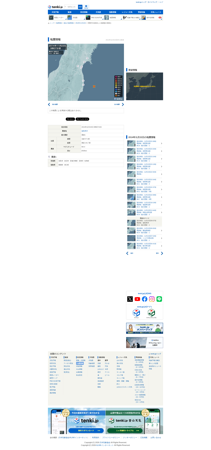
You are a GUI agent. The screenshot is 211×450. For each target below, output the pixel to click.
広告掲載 (143, 437)
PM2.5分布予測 (55, 381)
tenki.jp (55, 7)
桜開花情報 (139, 366)
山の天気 (120, 360)
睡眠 (99, 387)
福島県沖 (85, 131)
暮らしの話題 (153, 363)
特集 (150, 369)
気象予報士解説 (154, 360)
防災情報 (83, 12)
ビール (107, 375)
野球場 (119, 369)
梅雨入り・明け (140, 376)
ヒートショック (140, 391)
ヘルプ (160, 2)
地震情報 (80, 363)
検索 (80, 7)
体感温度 (101, 381)
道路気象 (53, 390)
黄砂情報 (53, 393)
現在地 (86, 8)
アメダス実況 (68, 363)
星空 (99, 372)
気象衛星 (92, 363)
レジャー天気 (127, 12)
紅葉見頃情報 (140, 386)
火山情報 (79, 369)
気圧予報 (53, 366)
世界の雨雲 (53, 384)
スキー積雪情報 (140, 396)
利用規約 (95, 437)
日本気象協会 (64, 437)
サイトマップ (152, 2)
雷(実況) (66, 372)
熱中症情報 (139, 381)
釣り (118, 384)
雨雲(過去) (67, 360)
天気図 (98, 12)
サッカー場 (120, 372)
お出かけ (101, 369)
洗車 (99, 384)
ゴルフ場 (120, 375)
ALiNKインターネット (78, 437)
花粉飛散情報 (139, 361)
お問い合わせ (156, 437)
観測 (69, 12)
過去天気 (67, 369)
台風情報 (79, 372)
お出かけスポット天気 (124, 387)
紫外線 (100, 378)
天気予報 (55, 12)
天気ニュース (156, 12)
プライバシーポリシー (111, 437)
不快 (106, 366)
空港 (118, 366)
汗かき (107, 363)
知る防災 (79, 375)
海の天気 (120, 363)
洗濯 (99, 363)
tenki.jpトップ (141, 2)
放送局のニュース (155, 366)
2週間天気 (53, 369)
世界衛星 (92, 366)
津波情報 (79, 366)
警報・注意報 (80, 360)
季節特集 (141, 12)
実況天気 (67, 366)
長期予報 (53, 372)
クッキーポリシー (130, 437)
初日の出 (139, 401)
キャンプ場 (120, 378)
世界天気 (53, 363)
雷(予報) (52, 387)
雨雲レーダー (54, 375)
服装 (99, 366)
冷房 (106, 369)
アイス (107, 372)
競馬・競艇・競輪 (123, 381)
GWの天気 (139, 371)
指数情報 (112, 12)
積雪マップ (53, 378)
